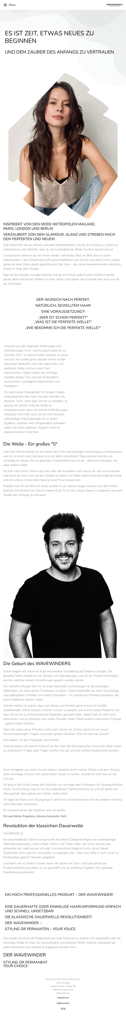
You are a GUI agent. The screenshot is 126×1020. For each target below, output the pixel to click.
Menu (12, 5)
